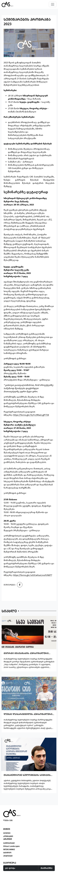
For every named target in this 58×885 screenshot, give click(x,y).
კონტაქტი (8, 836)
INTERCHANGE (9, 849)
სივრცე (6, 833)
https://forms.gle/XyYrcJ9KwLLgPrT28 (31, 415)
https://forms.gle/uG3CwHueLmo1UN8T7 (32, 575)
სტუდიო (7, 853)
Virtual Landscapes (11, 846)
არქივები (8, 856)
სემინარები (9, 843)
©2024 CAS (8, 820)
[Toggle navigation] (52, 4)
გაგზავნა (46, 868)
